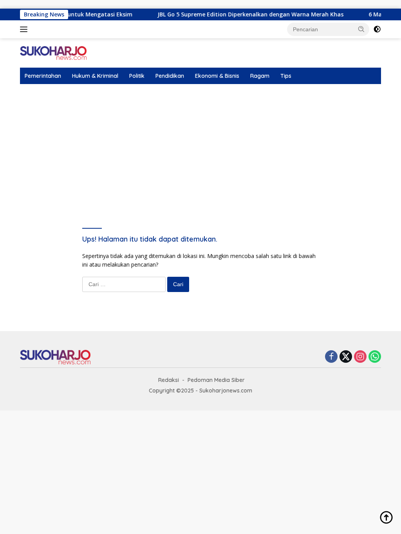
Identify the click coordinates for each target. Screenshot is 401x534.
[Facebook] (331, 357)
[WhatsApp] (374, 357)
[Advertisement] (200, 142)
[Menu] (25, 29)
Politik (137, 75)
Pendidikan (169, 75)
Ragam (259, 75)
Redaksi (168, 379)
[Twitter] (346, 357)
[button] (361, 29)
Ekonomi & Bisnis (217, 75)
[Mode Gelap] (377, 29)
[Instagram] (360, 357)
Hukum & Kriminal (95, 75)
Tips (285, 75)
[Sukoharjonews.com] (53, 52)
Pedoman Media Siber (216, 379)
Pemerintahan (43, 75)
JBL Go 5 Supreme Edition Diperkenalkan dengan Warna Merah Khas (243, 14)
